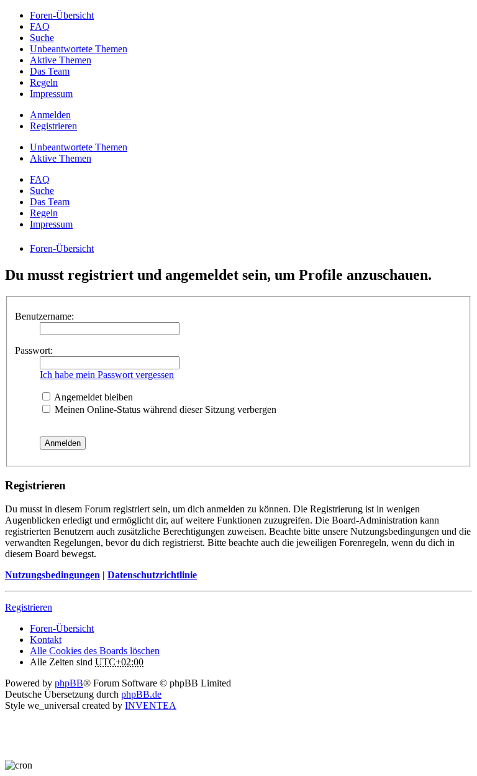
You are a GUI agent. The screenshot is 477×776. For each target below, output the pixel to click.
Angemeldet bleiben (92, 397)
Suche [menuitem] (42, 37)
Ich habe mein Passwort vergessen (107, 374)
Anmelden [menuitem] (50, 114)
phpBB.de (141, 694)
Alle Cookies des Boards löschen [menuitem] (95, 650)
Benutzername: (44, 316)
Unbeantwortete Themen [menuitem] (78, 49)
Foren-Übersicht (62, 628)
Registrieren (28, 607)
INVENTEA (150, 705)
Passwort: (34, 350)
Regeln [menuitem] (44, 82)
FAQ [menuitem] (40, 26)
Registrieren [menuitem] (53, 126)
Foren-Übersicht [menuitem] (62, 15)
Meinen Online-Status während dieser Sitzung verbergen (164, 409)
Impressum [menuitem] (51, 93)
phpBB (69, 683)
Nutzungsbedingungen (52, 575)
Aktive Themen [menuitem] (60, 60)
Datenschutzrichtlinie (152, 575)
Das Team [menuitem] (50, 71)
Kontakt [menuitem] (45, 639)
